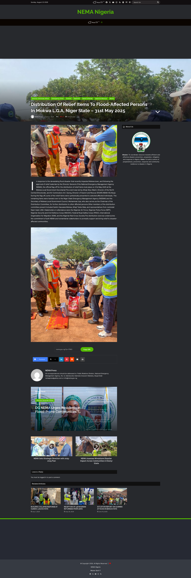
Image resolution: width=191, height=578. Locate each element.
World (112, 98)
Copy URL (87, 349)
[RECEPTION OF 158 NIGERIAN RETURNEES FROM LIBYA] (79, 496)
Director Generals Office (40, 98)
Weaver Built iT (95, 570)
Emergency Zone (57, 98)
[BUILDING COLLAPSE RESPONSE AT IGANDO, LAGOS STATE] (46, 496)
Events (68, 98)
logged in (43, 477)
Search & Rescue (101, 98)
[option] (74, 409)
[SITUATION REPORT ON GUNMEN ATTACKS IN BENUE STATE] (112, 496)
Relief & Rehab (87, 98)
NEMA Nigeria (95, 567)
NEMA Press (39, 117)
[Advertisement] (95, 42)
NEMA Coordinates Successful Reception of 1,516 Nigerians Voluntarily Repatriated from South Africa (55, 410)
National (77, 98)
